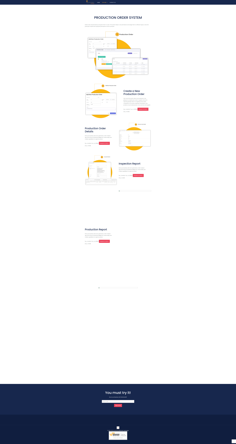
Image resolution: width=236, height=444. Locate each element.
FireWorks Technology (123, 430)
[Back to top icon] (118, 427)
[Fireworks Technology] (90, 2)
